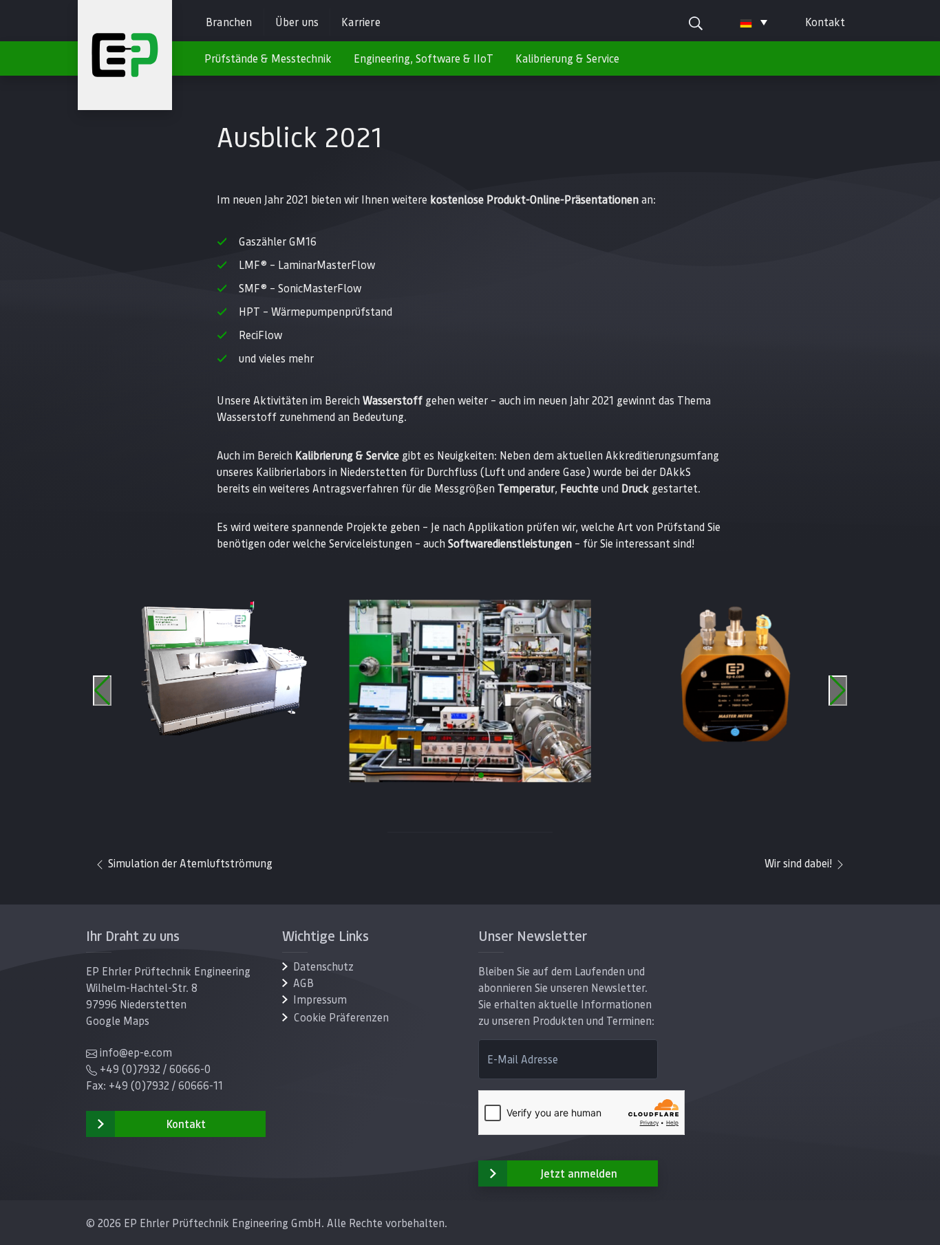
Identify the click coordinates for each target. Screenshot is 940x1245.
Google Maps (117, 1020)
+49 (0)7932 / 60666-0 (155, 1068)
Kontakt (825, 21)
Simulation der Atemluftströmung (189, 863)
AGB (303, 982)
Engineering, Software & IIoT (423, 58)
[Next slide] (838, 690)
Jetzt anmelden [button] (578, 1173)
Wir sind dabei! (800, 863)
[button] (448, 775)
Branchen (229, 21)
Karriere (361, 21)
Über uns (297, 21)
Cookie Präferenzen (341, 1017)
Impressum (320, 999)
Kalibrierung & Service (567, 58)
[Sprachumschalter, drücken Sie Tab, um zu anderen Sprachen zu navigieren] (753, 22)
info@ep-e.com (136, 1052)
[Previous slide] (102, 690)
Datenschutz (323, 966)
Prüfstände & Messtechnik (268, 58)
